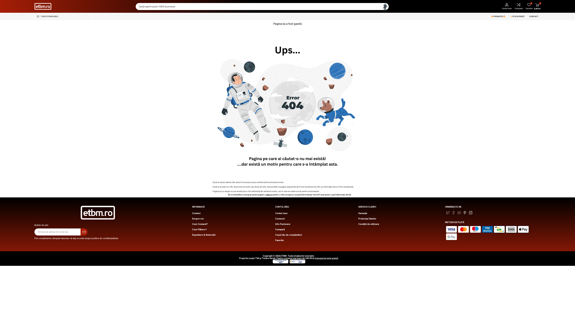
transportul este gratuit (326, 258)
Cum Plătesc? (199, 229)
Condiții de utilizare (368, 224)
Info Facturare (282, 224)
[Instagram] (470, 212)
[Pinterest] (465, 212)
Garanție (362, 213)
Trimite (84, 232)
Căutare (385, 6)
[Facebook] (453, 212)
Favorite (279, 240)
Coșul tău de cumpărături (288, 235)
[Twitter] (447, 212)
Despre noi (198, 218)
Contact (196, 213)
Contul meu (507, 8)
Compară (519, 8)
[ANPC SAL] (297, 262)
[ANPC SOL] (280, 262)
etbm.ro (269, 195)
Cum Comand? (200, 224)
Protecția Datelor (367, 218)
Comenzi (280, 218)
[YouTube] (459, 212)
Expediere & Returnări (204, 235)
